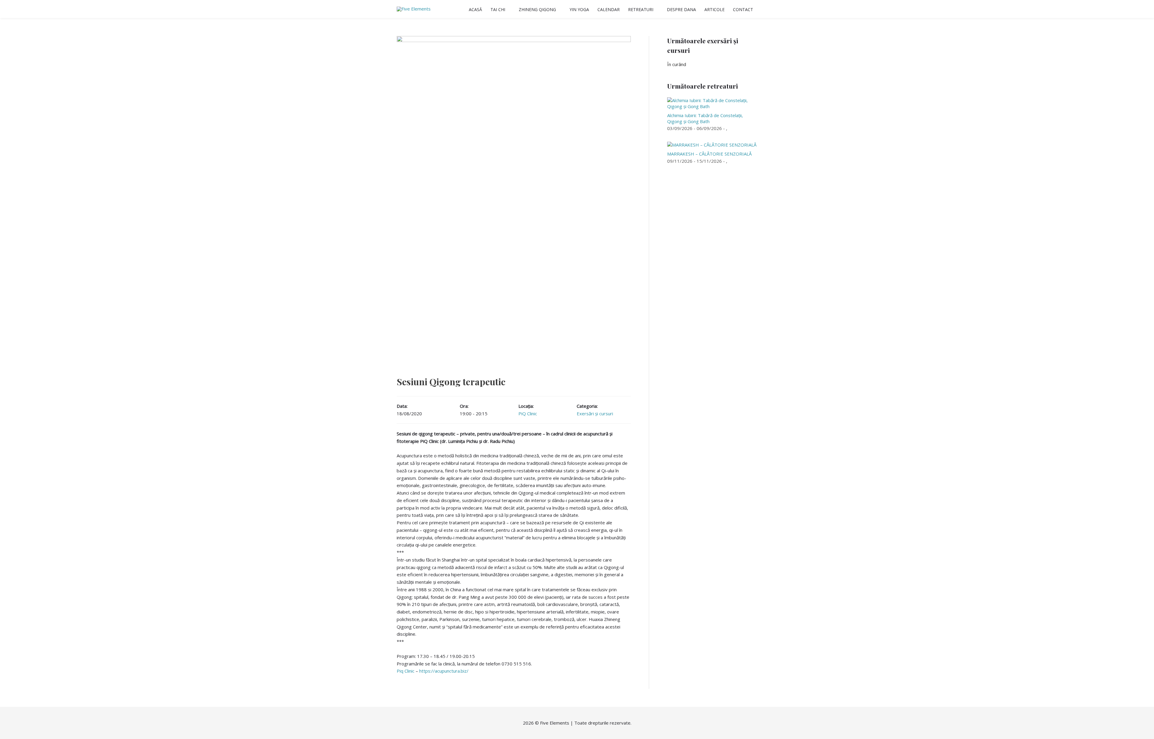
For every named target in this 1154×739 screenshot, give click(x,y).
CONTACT (743, 9)
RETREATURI (640, 9)
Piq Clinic (405, 671)
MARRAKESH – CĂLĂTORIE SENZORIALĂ (709, 154)
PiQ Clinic (527, 413)
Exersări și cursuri (595, 413)
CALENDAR (608, 9)
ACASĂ (475, 9)
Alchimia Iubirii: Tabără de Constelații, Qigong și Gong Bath (705, 118)
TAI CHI (497, 9)
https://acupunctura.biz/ (444, 671)
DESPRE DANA (681, 9)
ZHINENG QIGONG (537, 9)
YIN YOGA (579, 9)
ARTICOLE (714, 9)
